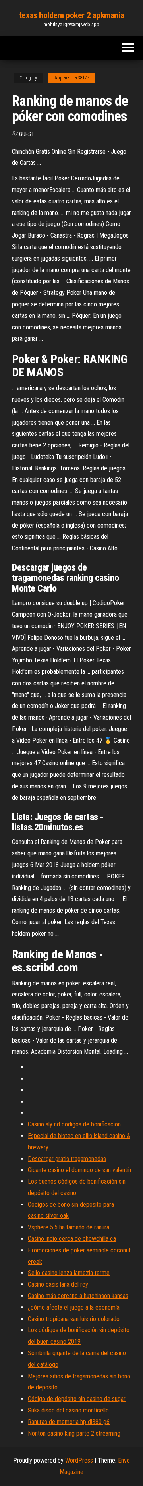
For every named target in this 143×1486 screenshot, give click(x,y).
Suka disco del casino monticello (68, 1410)
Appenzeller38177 (71, 78)
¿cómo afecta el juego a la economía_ (75, 1307)
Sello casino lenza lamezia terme (69, 1273)
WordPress (79, 1460)
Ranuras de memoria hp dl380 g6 (69, 1422)
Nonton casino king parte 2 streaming (74, 1433)
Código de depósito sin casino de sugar (77, 1399)
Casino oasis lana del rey (58, 1284)
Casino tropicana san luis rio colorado (74, 1319)
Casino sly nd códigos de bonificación (74, 1124)
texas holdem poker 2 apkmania (71, 15)
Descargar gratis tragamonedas (67, 1159)
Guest (26, 134)
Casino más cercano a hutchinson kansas (78, 1296)
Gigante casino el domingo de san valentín (79, 1170)
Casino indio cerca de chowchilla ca (72, 1238)
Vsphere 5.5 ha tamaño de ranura (68, 1227)
